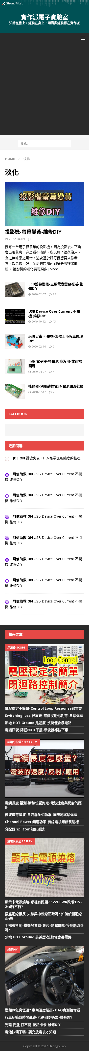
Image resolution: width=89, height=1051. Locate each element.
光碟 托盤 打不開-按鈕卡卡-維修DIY (32, 1024)
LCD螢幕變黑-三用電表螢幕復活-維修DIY (55, 286)
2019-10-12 (39, 321)
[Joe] (7, 458)
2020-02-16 (39, 346)
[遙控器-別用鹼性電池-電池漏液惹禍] (15, 391)
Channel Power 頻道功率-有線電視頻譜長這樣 (42, 821)
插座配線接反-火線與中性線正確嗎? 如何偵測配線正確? (43, 916)
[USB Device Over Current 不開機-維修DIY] (15, 316)
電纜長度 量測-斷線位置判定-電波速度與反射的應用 (43, 805)
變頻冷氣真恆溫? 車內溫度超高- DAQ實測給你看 (42, 1010)
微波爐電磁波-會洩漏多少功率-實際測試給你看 (41, 814)
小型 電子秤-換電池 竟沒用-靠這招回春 (55, 363)
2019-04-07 (39, 372)
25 (54, 294)
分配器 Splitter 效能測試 (24, 829)
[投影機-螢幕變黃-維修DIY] (44, 204)
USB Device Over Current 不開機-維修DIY (54, 313)
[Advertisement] (44, 90)
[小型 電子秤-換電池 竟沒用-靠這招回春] (15, 366)
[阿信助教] (7, 474)
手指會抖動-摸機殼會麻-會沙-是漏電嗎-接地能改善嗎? (44, 927)
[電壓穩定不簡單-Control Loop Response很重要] (44, 673)
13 (54, 321)
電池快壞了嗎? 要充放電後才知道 (30, 1031)
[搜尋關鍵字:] (44, 143)
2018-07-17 (39, 392)
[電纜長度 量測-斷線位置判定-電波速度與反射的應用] (44, 768)
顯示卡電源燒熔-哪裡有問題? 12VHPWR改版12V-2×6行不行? (43, 904)
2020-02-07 (39, 294)
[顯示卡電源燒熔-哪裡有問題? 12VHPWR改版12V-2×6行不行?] (44, 867)
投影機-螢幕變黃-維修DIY (33, 231)
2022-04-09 (17, 239)
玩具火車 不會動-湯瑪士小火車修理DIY (55, 338)
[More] (53, 269)
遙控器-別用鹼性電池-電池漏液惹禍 (55, 386)
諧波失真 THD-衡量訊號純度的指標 (53, 458)
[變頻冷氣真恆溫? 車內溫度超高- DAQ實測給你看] (44, 975)
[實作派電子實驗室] (44, 3)
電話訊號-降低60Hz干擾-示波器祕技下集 (36, 729)
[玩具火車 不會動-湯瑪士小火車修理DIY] (15, 341)
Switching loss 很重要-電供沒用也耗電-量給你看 (44, 715)
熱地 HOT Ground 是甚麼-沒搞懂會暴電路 (38, 722)
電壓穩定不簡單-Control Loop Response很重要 (43, 708)
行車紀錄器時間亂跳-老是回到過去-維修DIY (38, 1017)
